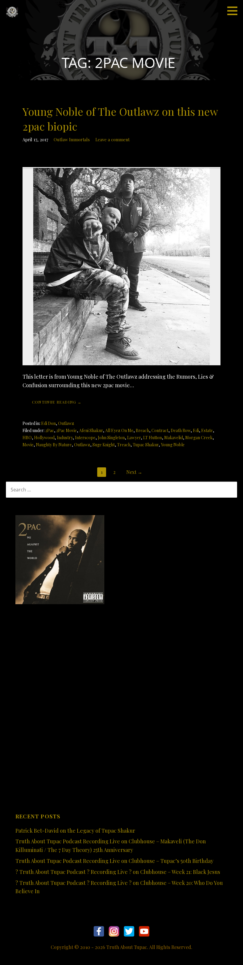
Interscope (85, 437)
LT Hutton (152, 437)
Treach (123, 444)
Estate (207, 430)
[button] (234, 10)
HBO (27, 437)
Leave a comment (112, 139)
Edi (196, 430)
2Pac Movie (66, 430)
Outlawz (66, 423)
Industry (65, 437)
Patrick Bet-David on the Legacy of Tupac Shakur (75, 830)
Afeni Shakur (91, 430)
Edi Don (48, 423)
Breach (142, 430)
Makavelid (173, 437)
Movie (28, 444)
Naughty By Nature (54, 444)
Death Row (181, 430)
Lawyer (134, 437)
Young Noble (173, 444)
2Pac (49, 430)
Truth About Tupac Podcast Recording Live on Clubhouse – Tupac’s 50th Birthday (114, 860)
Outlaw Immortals (72, 139)
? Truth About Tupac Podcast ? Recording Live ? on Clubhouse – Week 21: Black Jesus (117, 871)
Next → (134, 472)
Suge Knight (103, 444)
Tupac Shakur (146, 444)
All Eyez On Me (119, 430)
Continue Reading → (57, 401)
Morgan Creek (198, 437)
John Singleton (111, 437)
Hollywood (44, 437)
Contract (159, 430)
